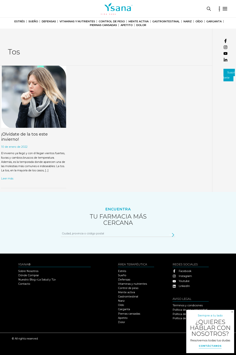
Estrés (19, 21)
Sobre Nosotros (28, 271)
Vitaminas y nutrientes (77, 21)
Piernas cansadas (103, 25)
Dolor (141, 25)
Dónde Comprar (28, 275)
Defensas (49, 21)
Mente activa (139, 21)
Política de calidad (184, 318)
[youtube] (229, 54)
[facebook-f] (229, 41)
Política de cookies (185, 314)
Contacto (24, 283)
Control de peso (112, 21)
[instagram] (229, 48)
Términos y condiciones (188, 305)
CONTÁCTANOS (210, 345)
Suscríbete (229, 75)
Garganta (214, 21)
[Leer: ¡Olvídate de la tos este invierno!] (33, 96)
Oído (199, 21)
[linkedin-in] (229, 60)
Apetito (127, 25)
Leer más (7, 178)
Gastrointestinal (166, 21)
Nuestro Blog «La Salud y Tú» (37, 279)
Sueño (33, 21)
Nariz (187, 21)
